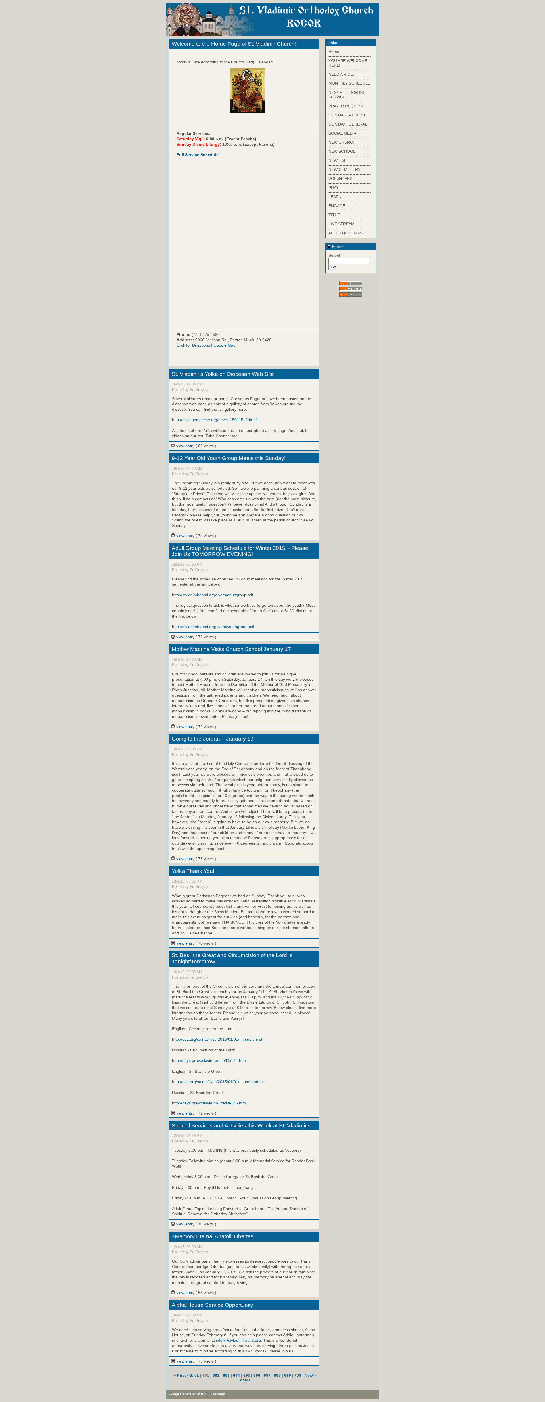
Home (333, 51)
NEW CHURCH (342, 142)
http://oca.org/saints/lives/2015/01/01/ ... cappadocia (219, 1081)
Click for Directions (193, 345)
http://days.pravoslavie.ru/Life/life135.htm (209, 1103)
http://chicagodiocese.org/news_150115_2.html (214, 419)
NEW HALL (338, 160)
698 (277, 1375)
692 (216, 1375)
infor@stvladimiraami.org (238, 1340)
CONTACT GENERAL (347, 124)
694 (236, 1375)
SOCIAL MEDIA (342, 133)
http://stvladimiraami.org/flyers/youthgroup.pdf (213, 626)
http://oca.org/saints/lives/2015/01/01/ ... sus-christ (217, 1039)
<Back (193, 1375)
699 (287, 1375)
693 (226, 1375)
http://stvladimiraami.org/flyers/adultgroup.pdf (212, 595)
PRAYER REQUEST (346, 106)
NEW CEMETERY (344, 169)
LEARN (334, 196)
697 (267, 1375)
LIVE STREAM (341, 224)
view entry (185, 446)
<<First (180, 1375)
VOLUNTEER (340, 178)
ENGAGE (336, 205)
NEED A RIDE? (341, 74)
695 (246, 1375)
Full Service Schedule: (198, 154)
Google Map (224, 345)
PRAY (333, 187)
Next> (310, 1375)
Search (338, 246)
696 (256, 1375)
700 (297, 1375)
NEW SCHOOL (341, 151)
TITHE (334, 215)
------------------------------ (349, 56)
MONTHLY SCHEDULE (349, 83)
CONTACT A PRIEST (347, 115)
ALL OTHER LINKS (345, 233)
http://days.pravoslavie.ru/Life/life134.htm (209, 1060)
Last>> (244, 1380)
